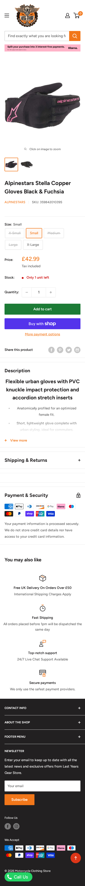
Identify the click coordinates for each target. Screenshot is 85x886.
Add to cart (42, 309)
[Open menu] (7, 15)
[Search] (74, 36)
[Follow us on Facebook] (8, 826)
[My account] (67, 15)
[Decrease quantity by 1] (27, 292)
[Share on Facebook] (51, 350)
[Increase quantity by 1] (51, 292)
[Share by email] (77, 350)
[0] (77, 15)
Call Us (20, 877)
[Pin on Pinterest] (60, 350)
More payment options (42, 334)
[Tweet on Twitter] (69, 350)
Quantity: (12, 292)
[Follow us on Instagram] (16, 826)
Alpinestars (15, 202)
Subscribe (19, 799)
